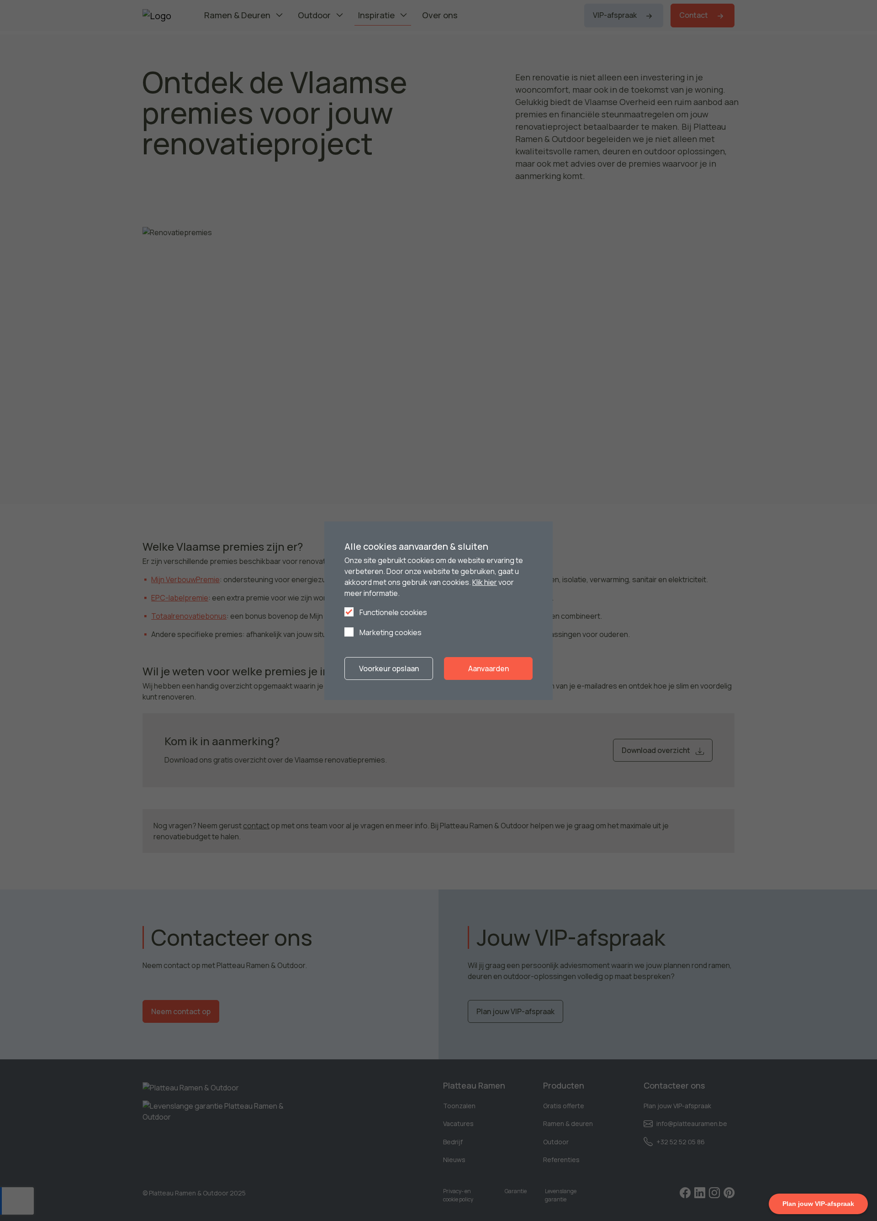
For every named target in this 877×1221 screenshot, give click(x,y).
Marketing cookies (390, 632)
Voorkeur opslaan (389, 668)
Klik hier (484, 582)
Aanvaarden (488, 668)
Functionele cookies (392, 612)
